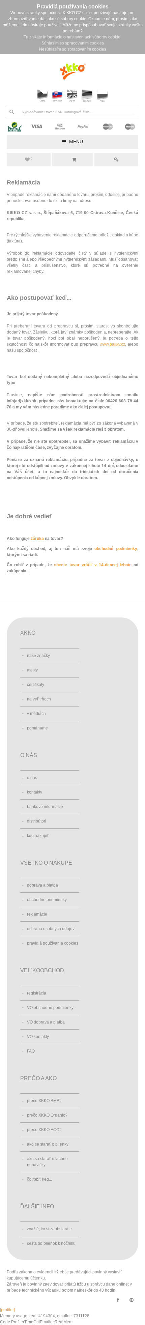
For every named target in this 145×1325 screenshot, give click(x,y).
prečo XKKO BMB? (44, 1100)
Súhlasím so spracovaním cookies (72, 43)
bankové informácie (45, 806)
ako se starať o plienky (47, 1144)
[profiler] (7, 1309)
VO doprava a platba (46, 1022)
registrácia (36, 993)
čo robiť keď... (39, 1179)
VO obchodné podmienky (50, 1007)
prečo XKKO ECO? (44, 1129)
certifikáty (35, 684)
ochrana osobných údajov (51, 928)
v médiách (36, 713)
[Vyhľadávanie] (11, 112)
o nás (32, 777)
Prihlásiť (116, 159)
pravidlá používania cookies (52, 943)
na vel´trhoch (39, 699)
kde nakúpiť (38, 835)
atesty (32, 670)
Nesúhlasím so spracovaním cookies (72, 49)
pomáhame (37, 728)
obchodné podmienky (115, 548)
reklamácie (37, 914)
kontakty (34, 792)
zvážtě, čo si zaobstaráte (49, 1229)
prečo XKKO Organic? (47, 1115)
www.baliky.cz (112, 344)
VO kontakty (38, 1036)
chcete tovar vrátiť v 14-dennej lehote (92, 565)
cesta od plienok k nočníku (51, 1243)
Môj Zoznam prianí (31, 158)
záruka (37, 538)
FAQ (31, 1051)
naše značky (38, 655)
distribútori (36, 821)
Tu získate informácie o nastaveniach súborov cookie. (72, 37)
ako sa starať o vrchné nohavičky (47, 1161)
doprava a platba (42, 885)
